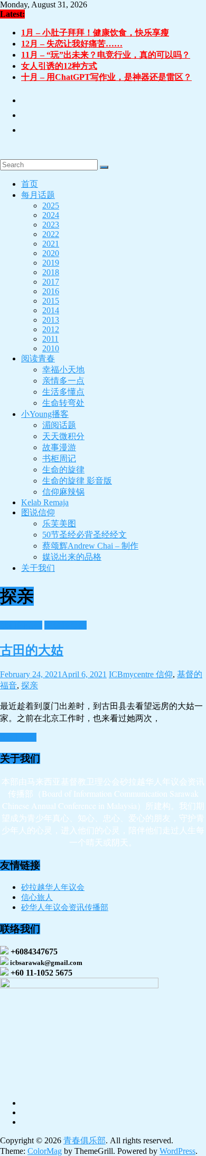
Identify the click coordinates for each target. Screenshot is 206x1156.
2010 (50, 348)
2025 (50, 205)
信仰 (164, 674)
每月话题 (38, 194)
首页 (29, 183)
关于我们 (38, 567)
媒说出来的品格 (71, 556)
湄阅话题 (59, 425)
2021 (50, 243)
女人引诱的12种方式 (59, 65)
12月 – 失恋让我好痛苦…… (72, 43)
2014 (50, 310)
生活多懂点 (63, 391)
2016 (50, 291)
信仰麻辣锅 (63, 491)
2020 (50, 253)
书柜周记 (59, 458)
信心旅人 (37, 897)
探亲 (29, 685)
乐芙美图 (59, 523)
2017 (50, 281)
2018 (50, 272)
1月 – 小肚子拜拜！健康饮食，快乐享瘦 (95, 32)
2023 (50, 224)
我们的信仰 (21, 625)
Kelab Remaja (45, 502)
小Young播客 (45, 413)
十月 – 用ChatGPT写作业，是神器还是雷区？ (106, 76)
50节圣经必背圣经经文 (84, 534)
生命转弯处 (63, 402)
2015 (50, 300)
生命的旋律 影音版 (77, 480)
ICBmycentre (132, 674)
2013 (50, 319)
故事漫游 (59, 447)
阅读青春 (38, 358)
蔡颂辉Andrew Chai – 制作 (90, 545)
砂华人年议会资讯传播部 (64, 907)
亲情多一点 (63, 380)
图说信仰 (38, 512)
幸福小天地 (63, 369)
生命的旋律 (63, 469)
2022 (50, 234)
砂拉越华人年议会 (53, 887)
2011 (50, 338)
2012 (50, 329)
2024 (50, 215)
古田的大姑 (31, 650)
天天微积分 (63, 436)
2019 (50, 262)
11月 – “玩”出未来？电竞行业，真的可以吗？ (105, 54)
